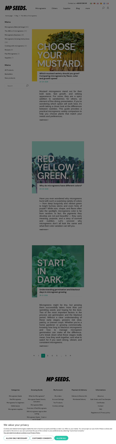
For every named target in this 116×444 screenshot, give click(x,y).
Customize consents (42, 438)
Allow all (61, 438)
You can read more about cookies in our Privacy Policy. (22, 433)
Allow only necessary (16, 438)
